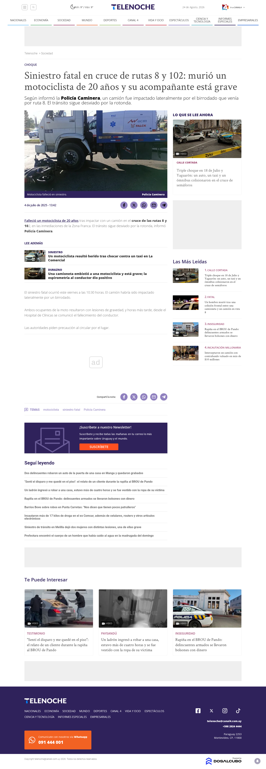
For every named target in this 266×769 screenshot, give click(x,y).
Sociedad (64, 20)
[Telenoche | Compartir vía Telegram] (163, 205)
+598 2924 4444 (232, 726)
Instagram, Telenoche (224, 710)
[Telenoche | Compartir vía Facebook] (124, 205)
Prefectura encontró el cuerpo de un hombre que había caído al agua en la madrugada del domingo (89, 535)
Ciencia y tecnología (202, 20)
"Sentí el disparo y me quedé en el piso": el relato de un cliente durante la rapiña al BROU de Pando (88, 481)
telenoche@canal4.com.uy (224, 721)
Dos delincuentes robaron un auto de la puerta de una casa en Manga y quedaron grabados (83, 473)
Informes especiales (225, 20)
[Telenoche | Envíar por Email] (153, 205)
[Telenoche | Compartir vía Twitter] (134, 205)
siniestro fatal (71, 409)
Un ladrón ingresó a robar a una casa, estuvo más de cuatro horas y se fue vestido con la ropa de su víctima (94, 490)
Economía (41, 20)
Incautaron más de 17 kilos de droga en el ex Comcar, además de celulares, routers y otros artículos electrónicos (89, 517)
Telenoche (31, 53)
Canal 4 (133, 20)
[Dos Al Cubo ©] (224, 764)
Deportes (110, 20)
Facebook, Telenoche (198, 710)
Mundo (87, 20)
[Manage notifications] (257, 761)
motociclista (51, 409)
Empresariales (248, 20)
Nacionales (18, 20)
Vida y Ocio (156, 20)
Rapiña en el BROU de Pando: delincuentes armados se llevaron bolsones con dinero (79, 498)
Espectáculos (179, 20)
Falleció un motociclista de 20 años (51, 220)
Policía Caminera (94, 409)
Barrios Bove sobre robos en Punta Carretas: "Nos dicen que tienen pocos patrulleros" (80, 507)
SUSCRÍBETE (99, 447)
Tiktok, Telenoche (238, 710)
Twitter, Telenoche (211, 710)
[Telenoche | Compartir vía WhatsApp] (143, 205)
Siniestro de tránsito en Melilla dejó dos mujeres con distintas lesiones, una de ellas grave (82, 527)
